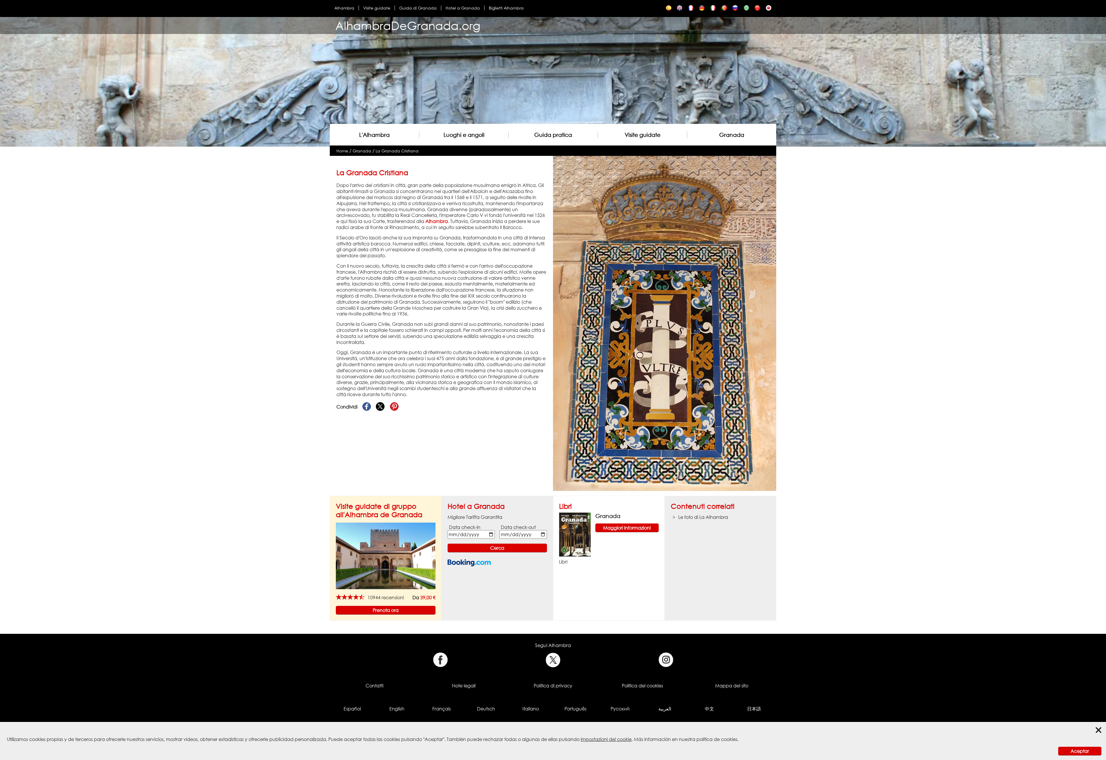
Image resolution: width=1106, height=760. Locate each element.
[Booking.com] (469, 562)
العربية (664, 709)
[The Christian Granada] (680, 9)
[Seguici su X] (553, 660)
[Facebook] (366, 406)
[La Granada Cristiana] (669, 9)
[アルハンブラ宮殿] (769, 9)
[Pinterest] (394, 406)
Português (575, 709)
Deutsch (486, 709)
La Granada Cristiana (397, 150)
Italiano (530, 709)
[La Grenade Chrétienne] (691, 9)
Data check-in (464, 527)
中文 (709, 709)
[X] (380, 406)
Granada (731, 134)
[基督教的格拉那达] (757, 9)
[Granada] (575, 534)
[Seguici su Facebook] (440, 660)
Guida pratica (553, 134)
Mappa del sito (731, 686)
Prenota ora (386, 610)
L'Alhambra (374, 134)
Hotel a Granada (463, 7)
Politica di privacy (553, 686)
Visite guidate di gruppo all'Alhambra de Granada (379, 510)
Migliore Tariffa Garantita (475, 517)
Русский (620, 709)
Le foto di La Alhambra (703, 517)
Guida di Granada (418, 7)
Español (352, 709)
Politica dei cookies (642, 686)
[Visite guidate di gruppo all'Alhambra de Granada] (385, 555)
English (396, 709)
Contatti (374, 686)
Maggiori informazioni (627, 528)
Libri (565, 506)
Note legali (464, 686)
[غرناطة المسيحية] (746, 9)
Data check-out (518, 527)
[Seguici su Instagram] (666, 660)
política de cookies (716, 739)
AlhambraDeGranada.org (407, 25)
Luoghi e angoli (464, 134)
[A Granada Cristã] (724, 9)
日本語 (754, 709)
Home (342, 150)
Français (441, 709)
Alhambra (344, 7)
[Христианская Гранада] (735, 9)
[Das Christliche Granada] (702, 9)
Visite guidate (376, 7)
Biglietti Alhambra (506, 7)
